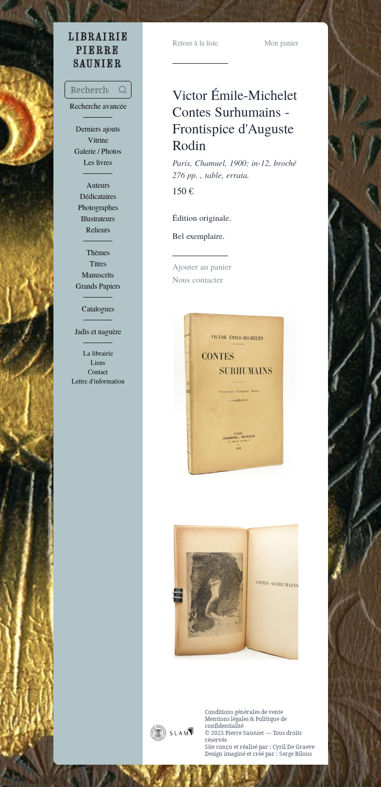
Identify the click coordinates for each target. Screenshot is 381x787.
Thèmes (98, 252)
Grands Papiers (98, 286)
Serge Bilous (295, 754)
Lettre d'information (98, 381)
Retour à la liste (195, 42)
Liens (98, 362)
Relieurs (98, 229)
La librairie (98, 353)
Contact (98, 372)
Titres (98, 263)
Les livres (98, 162)
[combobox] (98, 89)
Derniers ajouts (98, 128)
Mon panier (281, 42)
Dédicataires (98, 196)
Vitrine (98, 140)
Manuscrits (98, 274)
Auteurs (98, 185)
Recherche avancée (98, 106)
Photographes (98, 207)
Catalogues (98, 308)
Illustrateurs (98, 218)
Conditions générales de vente (244, 711)
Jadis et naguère (98, 331)
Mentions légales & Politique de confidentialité (246, 722)
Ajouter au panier (201, 266)
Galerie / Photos (97, 151)
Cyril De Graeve (294, 747)
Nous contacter (197, 279)
